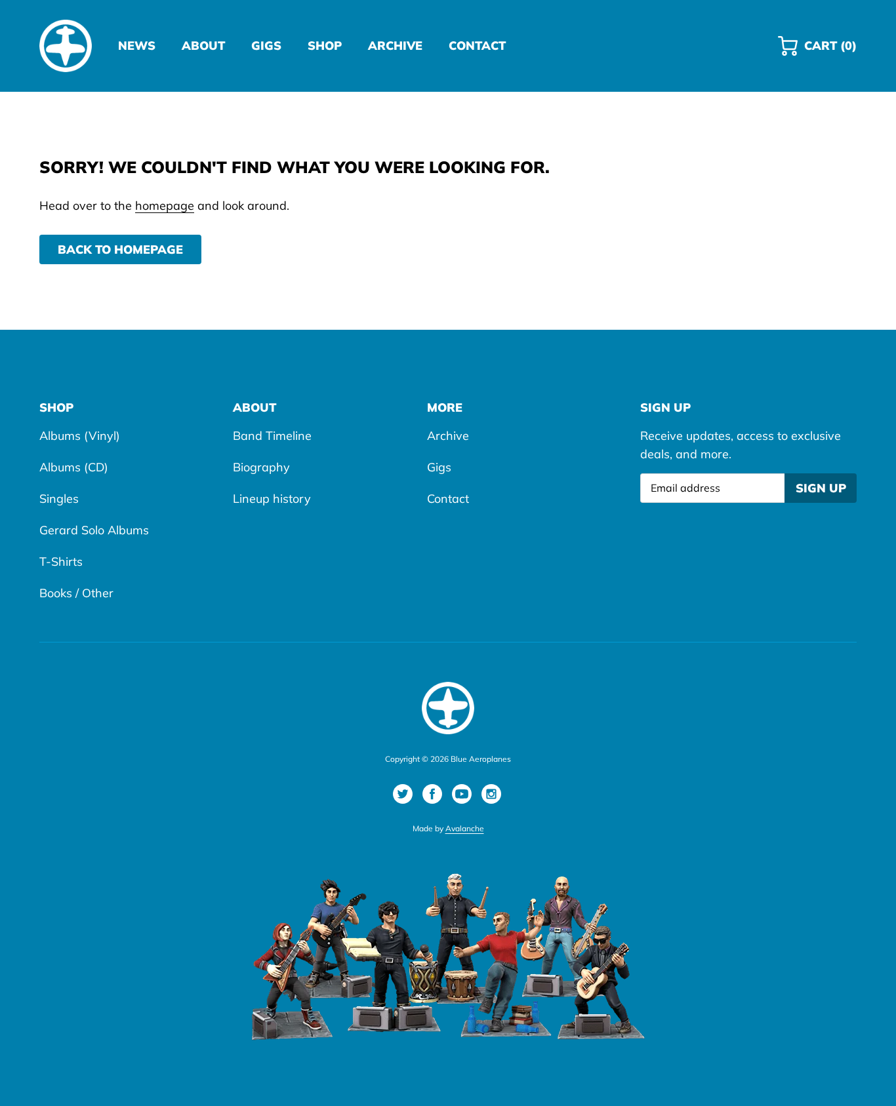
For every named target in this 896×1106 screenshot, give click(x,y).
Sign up (821, 488)
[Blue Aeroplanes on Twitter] (403, 794)
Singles (59, 498)
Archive (448, 435)
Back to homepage (120, 249)
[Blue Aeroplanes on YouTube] (462, 794)
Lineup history (272, 498)
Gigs (439, 467)
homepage (164, 205)
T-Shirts (61, 561)
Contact (448, 498)
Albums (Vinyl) (79, 435)
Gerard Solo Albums (94, 530)
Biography (261, 467)
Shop (56, 407)
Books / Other (76, 593)
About (254, 407)
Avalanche (464, 828)
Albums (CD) (73, 467)
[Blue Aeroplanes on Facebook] (432, 794)
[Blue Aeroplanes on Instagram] (491, 794)
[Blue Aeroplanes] (65, 46)
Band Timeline (272, 435)
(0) (830, 51)
